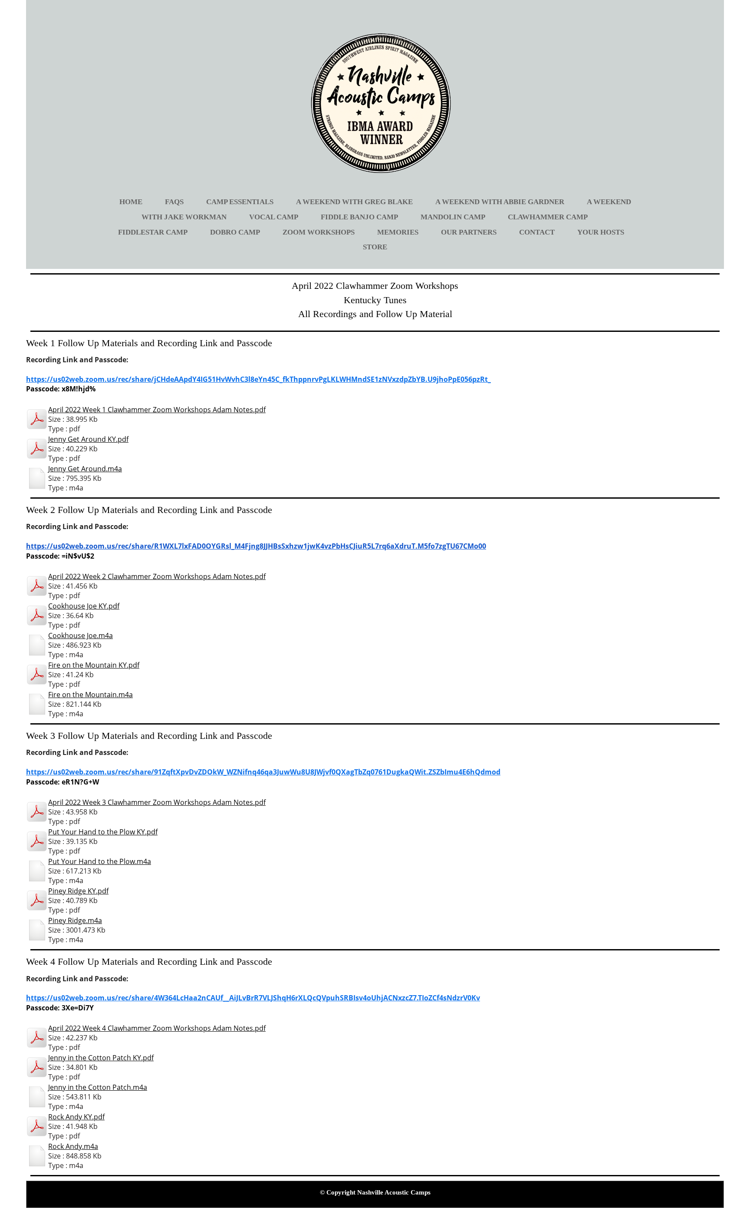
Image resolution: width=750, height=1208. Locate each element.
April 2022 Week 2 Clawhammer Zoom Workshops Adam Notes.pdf (157, 576)
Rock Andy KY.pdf (76, 1117)
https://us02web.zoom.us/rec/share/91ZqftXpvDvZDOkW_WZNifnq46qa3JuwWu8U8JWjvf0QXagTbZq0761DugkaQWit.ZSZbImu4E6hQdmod (263, 772)
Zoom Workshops (319, 232)
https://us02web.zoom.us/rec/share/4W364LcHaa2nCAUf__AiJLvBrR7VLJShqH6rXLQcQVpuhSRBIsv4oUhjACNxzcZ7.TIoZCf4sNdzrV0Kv (253, 998)
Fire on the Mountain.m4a (90, 694)
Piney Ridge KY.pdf (78, 891)
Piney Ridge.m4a (75, 920)
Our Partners (469, 232)
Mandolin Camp (453, 217)
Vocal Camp (273, 217)
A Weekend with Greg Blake (354, 202)
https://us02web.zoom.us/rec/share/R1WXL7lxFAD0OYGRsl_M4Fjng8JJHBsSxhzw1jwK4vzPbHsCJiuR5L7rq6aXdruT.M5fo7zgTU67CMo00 (256, 546)
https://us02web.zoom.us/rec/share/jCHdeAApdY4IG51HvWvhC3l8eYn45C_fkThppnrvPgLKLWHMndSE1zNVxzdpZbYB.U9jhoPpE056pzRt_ (258, 379)
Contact (537, 232)
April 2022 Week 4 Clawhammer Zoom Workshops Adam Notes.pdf (157, 1028)
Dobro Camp (235, 232)
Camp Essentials (239, 202)
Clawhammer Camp (548, 217)
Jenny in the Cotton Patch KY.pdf (101, 1057)
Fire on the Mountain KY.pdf (93, 665)
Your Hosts (600, 232)
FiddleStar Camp (153, 232)
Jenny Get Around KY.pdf (88, 439)
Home (130, 202)
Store (375, 247)
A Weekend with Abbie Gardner (499, 202)
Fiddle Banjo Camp (359, 217)
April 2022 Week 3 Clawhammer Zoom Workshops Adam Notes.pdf (157, 802)
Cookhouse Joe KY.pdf (83, 606)
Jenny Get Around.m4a (85, 468)
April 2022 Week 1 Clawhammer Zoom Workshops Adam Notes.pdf (157, 409)
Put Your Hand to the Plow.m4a (99, 861)
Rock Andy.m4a (73, 1146)
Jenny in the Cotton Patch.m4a (97, 1087)
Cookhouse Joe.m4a (80, 635)
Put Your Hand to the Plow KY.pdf (103, 832)
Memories (397, 232)
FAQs (174, 202)
